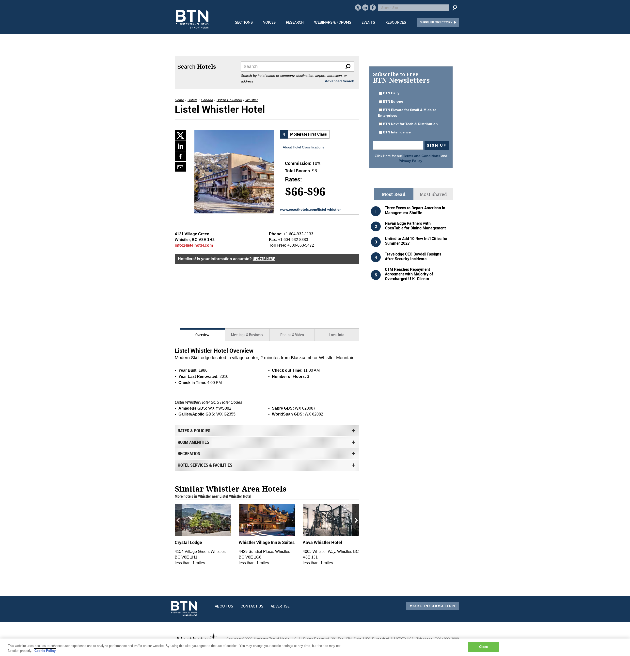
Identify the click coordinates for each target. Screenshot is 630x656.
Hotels (192, 100)
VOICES (269, 22)
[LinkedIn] (180, 146)
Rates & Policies (194, 430)
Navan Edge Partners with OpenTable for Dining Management (415, 226)
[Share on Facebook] (180, 156)
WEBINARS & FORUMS (332, 22)
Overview (202, 334)
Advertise (280, 606)
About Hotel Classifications (303, 147)
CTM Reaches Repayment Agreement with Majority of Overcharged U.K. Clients (409, 274)
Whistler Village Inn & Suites (267, 542)
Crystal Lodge (188, 542)
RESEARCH (295, 22)
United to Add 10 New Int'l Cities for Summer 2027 (416, 241)
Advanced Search (339, 81)
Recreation (189, 453)
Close (483, 647)
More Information (433, 606)
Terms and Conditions (421, 156)
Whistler (251, 100)
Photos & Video (292, 334)
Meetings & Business (247, 334)
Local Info (336, 334)
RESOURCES (395, 22)
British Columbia (229, 100)
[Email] (180, 167)
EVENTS (368, 22)
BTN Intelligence (397, 132)
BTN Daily (391, 93)
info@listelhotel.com (194, 245)
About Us (224, 606)
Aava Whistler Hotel (322, 542)
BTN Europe (393, 101)
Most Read (394, 194)
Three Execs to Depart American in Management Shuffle (415, 210)
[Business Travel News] (193, 31)
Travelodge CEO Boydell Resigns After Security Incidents (413, 256)
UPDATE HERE (264, 258)
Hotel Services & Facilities (205, 465)
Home (179, 100)
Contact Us (251, 606)
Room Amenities (193, 442)
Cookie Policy (45, 651)
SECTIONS (244, 22)
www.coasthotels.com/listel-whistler (310, 209)
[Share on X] (180, 135)
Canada (207, 100)
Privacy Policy (410, 161)
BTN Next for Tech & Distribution (410, 124)
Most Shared (433, 194)
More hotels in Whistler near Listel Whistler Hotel (213, 496)
